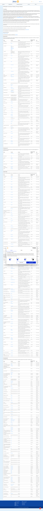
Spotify (11, 326)
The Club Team (17, 503)
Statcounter (12, 246)
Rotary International (24, 502)
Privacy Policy (27, 29)
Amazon (12, 87)
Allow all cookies (31, 262)
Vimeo (11, 49)
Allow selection (21, 262)
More (36, 4)
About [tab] (31, 250)
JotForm (12, 55)
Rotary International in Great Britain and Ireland (23, 507)
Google (11, 131)
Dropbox (12, 161)
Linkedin (11, 136)
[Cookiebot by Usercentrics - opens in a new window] (33, 248)
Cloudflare (12, 107)
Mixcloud (12, 234)
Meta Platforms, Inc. (13, 268)
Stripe (11, 58)
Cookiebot (16, 34)
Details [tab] (21, 250)
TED (11, 231)
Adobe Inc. (12, 236)
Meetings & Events (19, 4)
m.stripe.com (12, 71)
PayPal (11, 43)
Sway (11, 75)
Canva (11, 85)
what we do (10, 4)
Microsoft (12, 84)
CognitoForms (12, 76)
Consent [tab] (11, 250)
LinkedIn (11, 47)
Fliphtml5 (12, 418)
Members (41, 1)
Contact (3, 4)
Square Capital (12, 48)
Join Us (29, 4)
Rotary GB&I (23, 503)
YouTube (12, 264)
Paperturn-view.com (13, 419)
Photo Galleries (17, 502)
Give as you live (12, 88)
